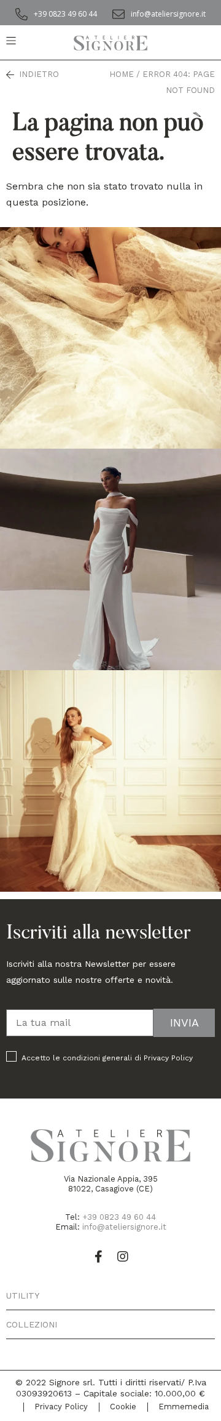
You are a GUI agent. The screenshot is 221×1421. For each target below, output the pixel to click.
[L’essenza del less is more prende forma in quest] (110, 559)
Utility (22, 1295)
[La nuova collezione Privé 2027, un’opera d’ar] (110, 338)
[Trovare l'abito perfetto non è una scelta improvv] (110, 781)
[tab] (110, 1295)
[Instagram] (122, 1256)
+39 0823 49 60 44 (119, 1217)
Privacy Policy (168, 1058)
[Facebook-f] (98, 1256)
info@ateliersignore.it (124, 1226)
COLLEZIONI (31, 1324)
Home (121, 74)
